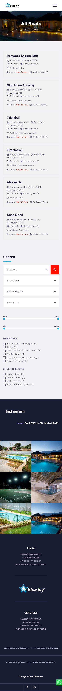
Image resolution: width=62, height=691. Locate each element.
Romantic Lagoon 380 (22, 56)
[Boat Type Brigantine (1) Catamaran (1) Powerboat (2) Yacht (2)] (31, 280)
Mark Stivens (22, 72)
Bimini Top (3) (15, 374)
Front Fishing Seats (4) (20, 384)
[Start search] (55, 269)
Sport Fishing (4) (17, 360)
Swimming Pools (31, 554)
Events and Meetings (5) (21, 343)
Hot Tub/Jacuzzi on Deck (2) (24, 350)
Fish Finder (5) (15, 381)
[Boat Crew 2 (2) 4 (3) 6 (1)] (31, 302)
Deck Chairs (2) (16, 377)
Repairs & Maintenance (31, 564)
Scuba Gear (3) (16, 353)
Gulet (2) (12, 347)
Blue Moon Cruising (20, 85)
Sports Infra (31, 557)
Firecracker (15, 150)
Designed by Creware (31, 676)
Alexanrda (14, 182)
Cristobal (13, 117)
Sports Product (31, 561)
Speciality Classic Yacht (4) (23, 357)
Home (24, 29)
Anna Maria (15, 214)
